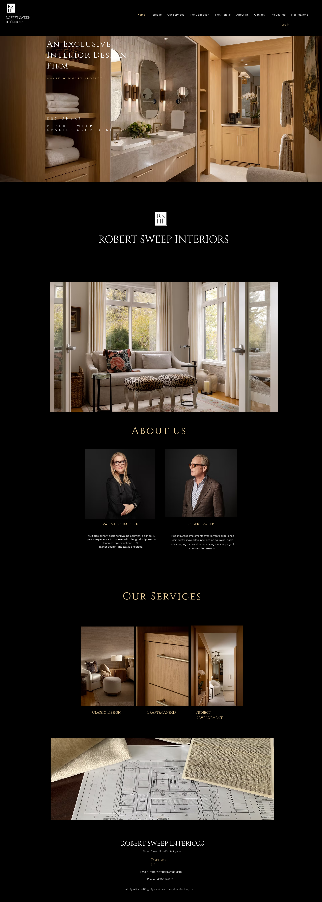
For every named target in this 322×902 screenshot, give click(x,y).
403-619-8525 (165, 879)
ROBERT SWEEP (18, 18)
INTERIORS (14, 22)
